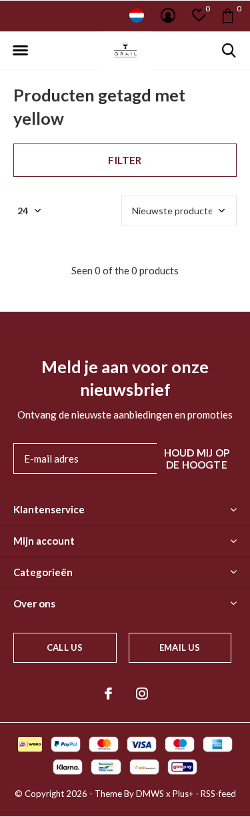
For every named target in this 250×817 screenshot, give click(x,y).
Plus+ (183, 793)
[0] (228, 15)
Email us (179, 647)
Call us (65, 647)
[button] (20, 50)
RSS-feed (218, 793)
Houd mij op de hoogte (196, 459)
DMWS (150, 793)
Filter (124, 160)
